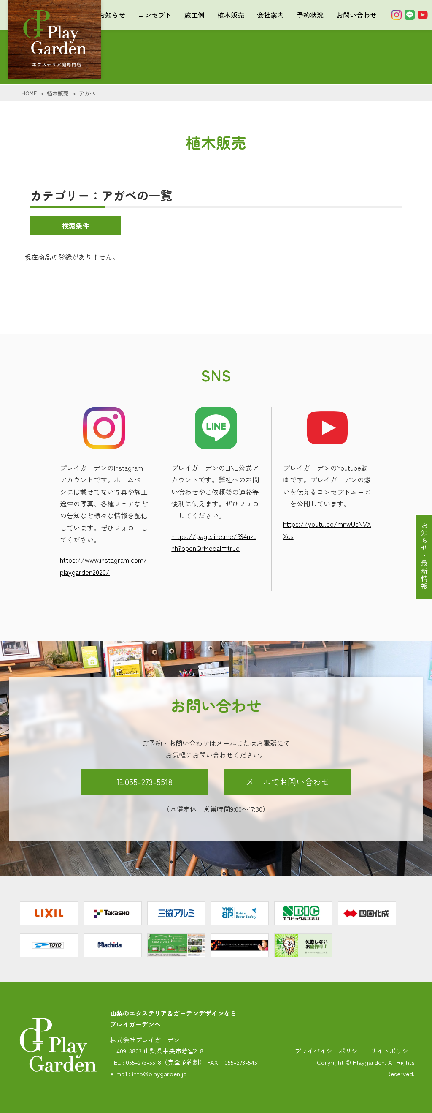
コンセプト (155, 15)
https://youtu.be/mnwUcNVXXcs (327, 530)
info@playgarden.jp (159, 1073)
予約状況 (310, 15)
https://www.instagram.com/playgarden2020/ (103, 566)
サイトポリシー (392, 1050)
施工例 (194, 15)
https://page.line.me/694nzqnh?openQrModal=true (214, 542)
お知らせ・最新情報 (424, 556)
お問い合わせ (356, 15)
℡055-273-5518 (144, 782)
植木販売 (230, 15)
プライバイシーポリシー (329, 1050)
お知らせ (111, 15)
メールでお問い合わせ (288, 782)
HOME (29, 93)
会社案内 (270, 15)
